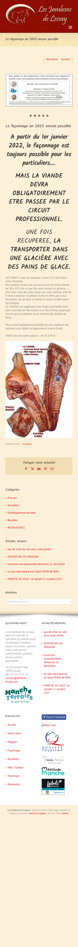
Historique (14, 776)
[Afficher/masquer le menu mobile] (71, 27)
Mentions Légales (37, 813)
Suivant (65, 59)
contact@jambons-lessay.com (16, 679)
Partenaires (14, 784)
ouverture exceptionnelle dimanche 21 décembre (36, 564)
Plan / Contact (16, 767)
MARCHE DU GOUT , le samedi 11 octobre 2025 (35, 579)
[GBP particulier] (39, 89)
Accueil (12, 725)
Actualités (27, 444)
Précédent (52, 59)
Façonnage (14, 750)
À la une (12, 498)
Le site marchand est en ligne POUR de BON (33, 571)
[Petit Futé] (49, 725)
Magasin (12, 742)
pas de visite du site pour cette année (29, 549)
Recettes (13, 520)
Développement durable (22, 512)
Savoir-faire (14, 733)
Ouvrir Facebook (55, 717)
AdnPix (65, 813)
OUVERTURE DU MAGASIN (23, 556)
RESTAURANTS (16, 527)
